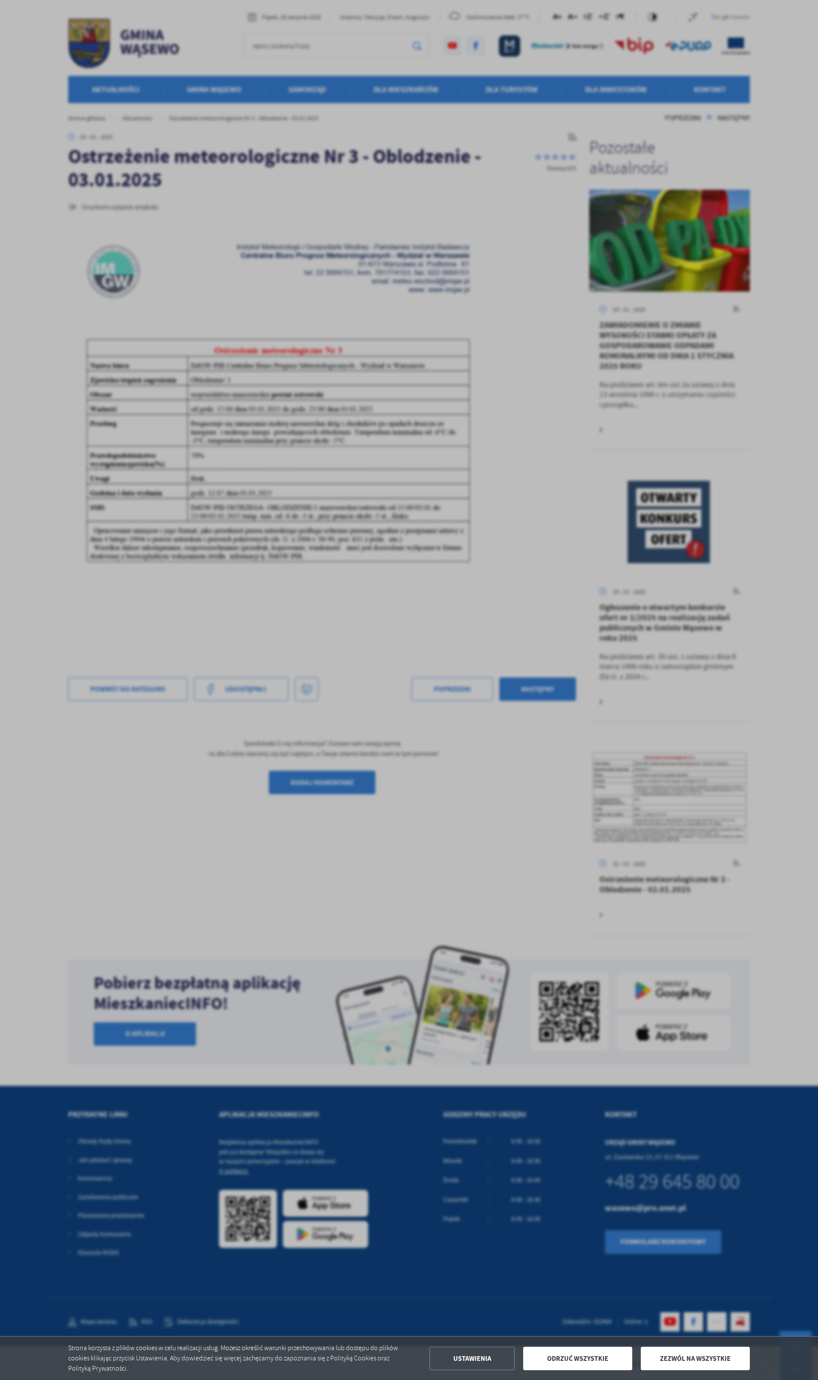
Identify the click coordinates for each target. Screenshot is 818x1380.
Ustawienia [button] (472, 1358)
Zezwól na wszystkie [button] (695, 1358)
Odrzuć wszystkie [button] (577, 1358)
